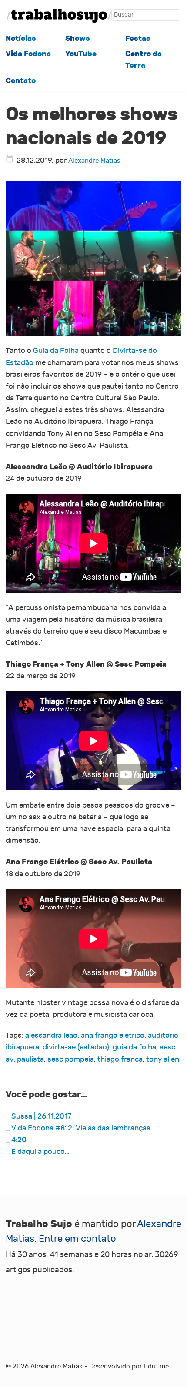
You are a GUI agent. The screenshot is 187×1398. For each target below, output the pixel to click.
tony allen (162, 1059)
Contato (21, 80)
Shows (77, 38)
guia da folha (134, 1047)
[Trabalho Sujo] (59, 16)
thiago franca (120, 1059)
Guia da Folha (56, 350)
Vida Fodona (28, 53)
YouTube (81, 53)
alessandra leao (51, 1035)
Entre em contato (77, 1238)
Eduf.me (156, 1366)
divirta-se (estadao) (76, 1047)
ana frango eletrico (112, 1035)
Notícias (21, 38)
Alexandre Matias (94, 160)
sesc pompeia (70, 1059)
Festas (137, 38)
